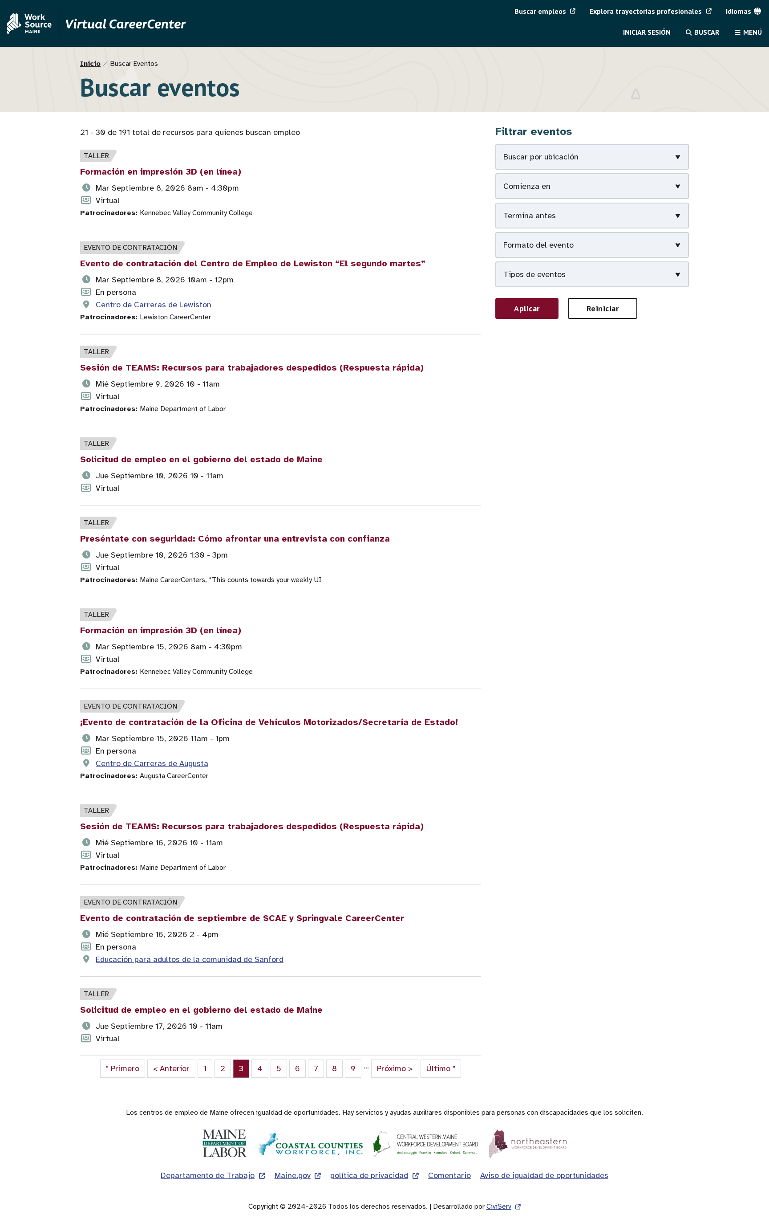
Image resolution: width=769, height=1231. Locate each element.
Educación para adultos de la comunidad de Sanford (189, 959)
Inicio (90, 63)
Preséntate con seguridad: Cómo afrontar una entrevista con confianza (235, 538)
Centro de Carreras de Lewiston (153, 305)
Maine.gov (293, 1175)
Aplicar (526, 308)
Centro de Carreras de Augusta (152, 763)
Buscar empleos (540, 11)
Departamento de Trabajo (208, 1175)
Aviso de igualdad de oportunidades (544, 1175)
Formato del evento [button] (538, 245)
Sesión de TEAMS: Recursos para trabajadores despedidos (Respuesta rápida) (252, 367)
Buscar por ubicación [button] (541, 157)
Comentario (449, 1175)
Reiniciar (603, 308)
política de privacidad (369, 1175)
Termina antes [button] (529, 215)
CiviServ (498, 1206)
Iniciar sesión (647, 32)
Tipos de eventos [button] (534, 274)
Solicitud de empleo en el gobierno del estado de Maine (201, 459)
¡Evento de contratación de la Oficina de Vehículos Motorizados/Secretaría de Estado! (269, 722)
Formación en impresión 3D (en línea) (160, 171)
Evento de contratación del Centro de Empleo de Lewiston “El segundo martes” (252, 263)
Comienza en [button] (526, 186)
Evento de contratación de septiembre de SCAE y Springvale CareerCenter (242, 918)
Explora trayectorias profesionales (646, 11)
